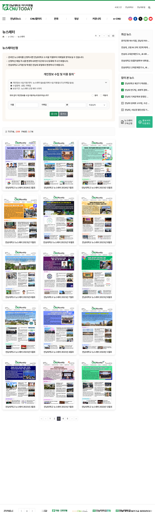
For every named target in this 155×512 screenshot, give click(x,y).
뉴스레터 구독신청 (128, 122)
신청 (55, 114)
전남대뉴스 (15, 18)
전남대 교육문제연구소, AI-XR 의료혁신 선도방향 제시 (135, 54)
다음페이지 (72, 419)
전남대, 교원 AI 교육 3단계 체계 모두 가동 (135, 47)
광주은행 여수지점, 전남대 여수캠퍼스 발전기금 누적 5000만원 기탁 (135, 40)
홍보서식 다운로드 (146, 122)
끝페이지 (76, 419)
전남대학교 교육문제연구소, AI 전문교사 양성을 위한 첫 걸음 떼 (135, 67)
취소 (64, 114)
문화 (56, 18)
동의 (96, 95)
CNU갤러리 (36, 18)
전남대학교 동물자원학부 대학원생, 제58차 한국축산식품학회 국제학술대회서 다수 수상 (135, 60)
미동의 (105, 95)
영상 (76, 18)
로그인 (119, 7)
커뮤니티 (97, 18)
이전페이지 (45, 419)
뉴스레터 (21, 37)
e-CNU (117, 18)
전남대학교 (129, 7)
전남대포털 (141, 7)
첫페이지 (41, 419)
